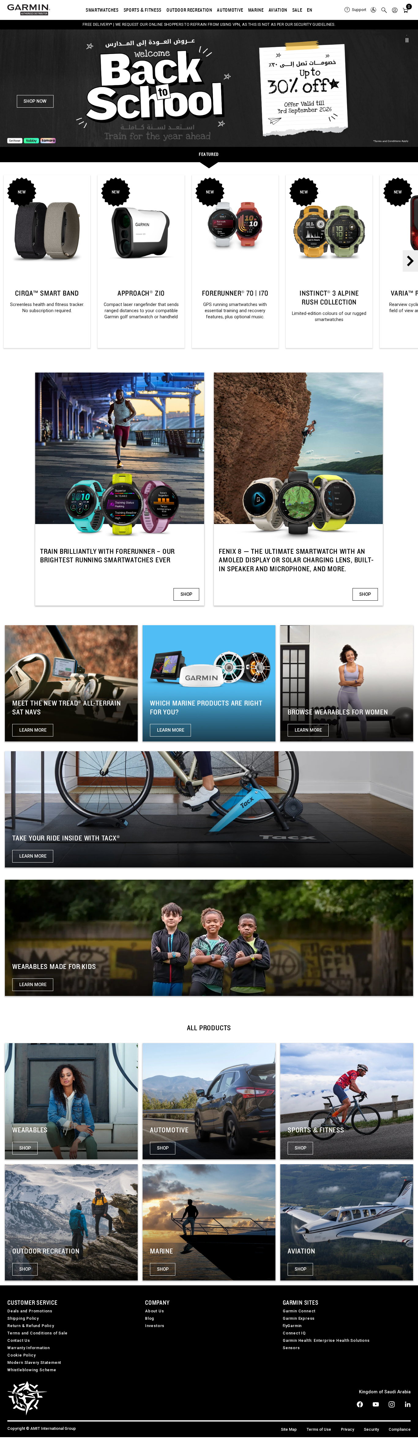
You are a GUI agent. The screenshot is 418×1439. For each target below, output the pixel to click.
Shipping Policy (23, 1319)
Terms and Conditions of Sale (37, 1334)
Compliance (400, 1430)
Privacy (347, 1430)
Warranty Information (28, 1349)
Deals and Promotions (29, 1312)
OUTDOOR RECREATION (189, 10)
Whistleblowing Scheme (31, 1371)
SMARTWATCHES (102, 10)
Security (371, 1430)
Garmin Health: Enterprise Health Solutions (326, 1341)
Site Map (289, 1430)
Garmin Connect (299, 1312)
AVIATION (278, 10)
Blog (149, 1319)
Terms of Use (319, 1430)
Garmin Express (299, 1319)
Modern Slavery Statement (34, 1363)
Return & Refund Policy (30, 1327)
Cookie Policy (21, 1356)
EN (309, 10)
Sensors (291, 1349)
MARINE (256, 10)
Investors (154, 1327)
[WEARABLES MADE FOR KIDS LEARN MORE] (209, 939)
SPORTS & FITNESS (143, 10)
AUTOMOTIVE (230, 10)
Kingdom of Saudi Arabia (385, 1393)
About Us (154, 1312)
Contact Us (18, 1341)
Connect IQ (294, 1334)
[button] (394, 9)
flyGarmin (292, 1327)
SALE (297, 10)
